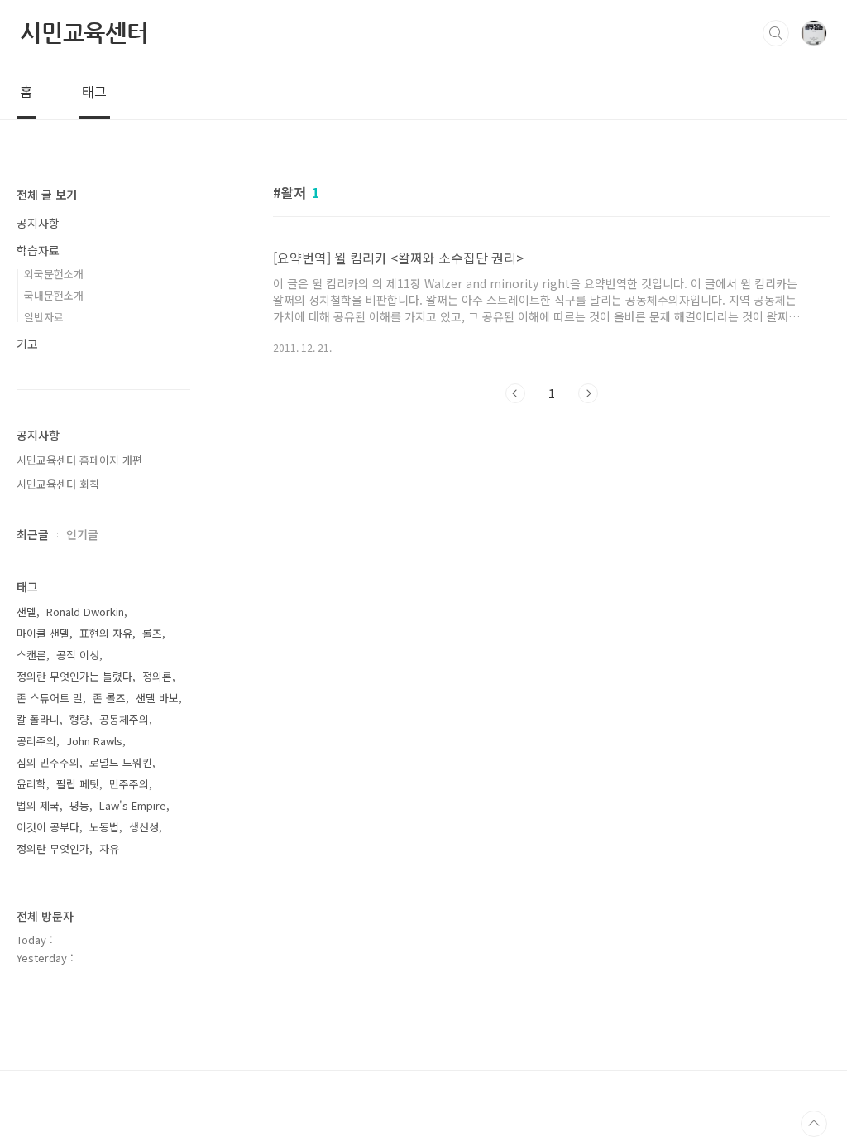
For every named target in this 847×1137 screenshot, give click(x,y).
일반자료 (44, 317)
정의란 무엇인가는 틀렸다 (74, 676)
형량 (79, 719)
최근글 (33, 534)
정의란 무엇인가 (53, 848)
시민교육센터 (84, 32)
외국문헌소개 (54, 274)
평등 (79, 805)
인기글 (82, 534)
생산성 (144, 827)
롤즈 (152, 633)
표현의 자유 (105, 633)
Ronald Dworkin (85, 611)
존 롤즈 (109, 698)
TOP (814, 1124)
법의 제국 (38, 805)
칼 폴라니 (38, 719)
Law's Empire (132, 805)
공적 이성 (77, 654)
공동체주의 (124, 719)
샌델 (26, 611)
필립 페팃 (77, 784)
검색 (775, 33)
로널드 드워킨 (120, 762)
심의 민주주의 (48, 762)
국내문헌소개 (54, 295)
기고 (27, 343)
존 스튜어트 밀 (50, 698)
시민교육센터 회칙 (58, 484)
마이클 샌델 (43, 633)
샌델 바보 (157, 698)
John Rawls (94, 741)
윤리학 (31, 784)
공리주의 (36, 741)
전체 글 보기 (47, 194)
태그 (94, 91)
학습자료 (38, 250)
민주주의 (129, 784)
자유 (109, 848)
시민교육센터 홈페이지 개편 (79, 460)
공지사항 (38, 222)
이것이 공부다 (48, 827)
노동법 (104, 827)
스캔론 (31, 654)
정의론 (157, 676)
